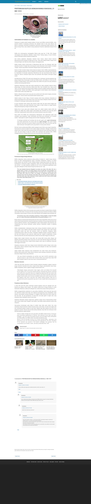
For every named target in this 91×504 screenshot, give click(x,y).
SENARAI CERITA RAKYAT (63, 24)
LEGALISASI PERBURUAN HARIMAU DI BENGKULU (26, 184)
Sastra (40, 1)
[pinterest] (35, 335)
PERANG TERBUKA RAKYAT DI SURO (66, 140)
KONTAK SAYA (39, 461)
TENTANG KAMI (33, 461)
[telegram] (52, 335)
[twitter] (27, 335)
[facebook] (19, 335)
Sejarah (34, 1)
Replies (19, 392)
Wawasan (46, 1)
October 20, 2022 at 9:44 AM (26, 397)
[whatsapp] (44, 335)
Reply (19, 389)
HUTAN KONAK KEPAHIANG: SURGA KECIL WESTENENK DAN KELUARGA (30, 181)
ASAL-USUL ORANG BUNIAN (64, 128)
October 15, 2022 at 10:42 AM (23, 385)
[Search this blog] (75, 1)
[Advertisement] (35, 363)
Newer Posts (17, 456)
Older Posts (53, 456)
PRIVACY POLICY (46, 461)
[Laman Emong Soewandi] (22, 1)
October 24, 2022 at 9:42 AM (27, 417)
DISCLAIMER (52, 461)
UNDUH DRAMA (62, 26)
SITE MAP (56, 461)
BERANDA (28, 461)
